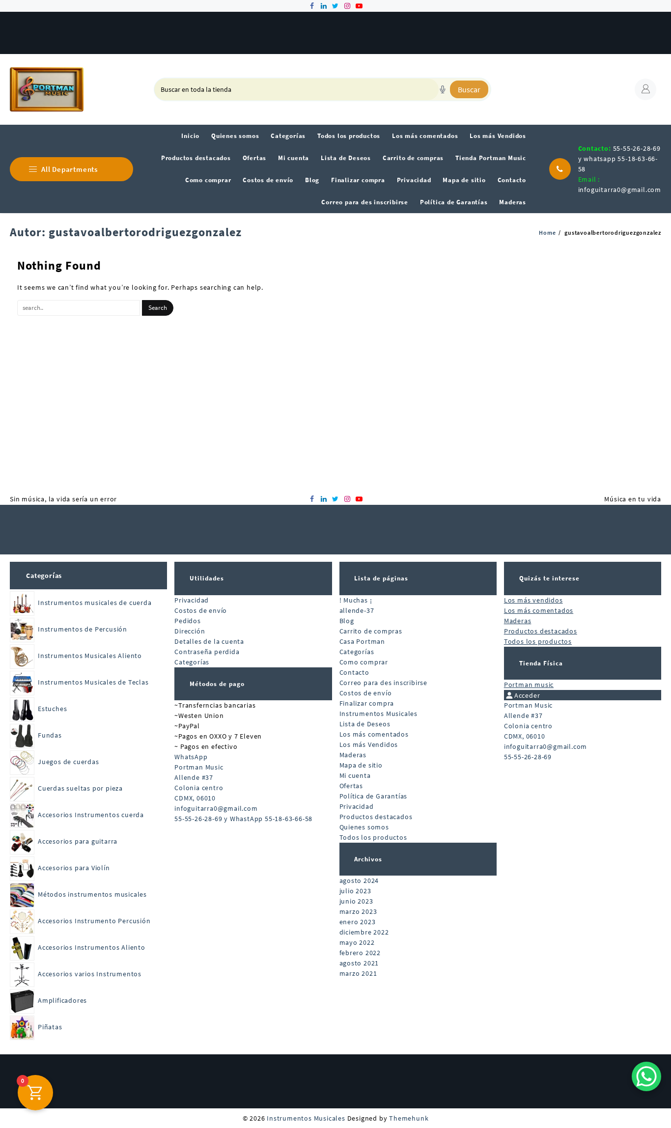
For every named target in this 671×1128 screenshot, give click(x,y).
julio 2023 (355, 890)
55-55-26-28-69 (528, 756)
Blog (346, 620)
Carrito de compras (370, 631)
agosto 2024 (359, 880)
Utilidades (207, 578)
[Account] (645, 89)
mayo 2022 (357, 942)
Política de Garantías (373, 796)
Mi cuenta (355, 775)
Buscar (469, 89)
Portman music (529, 684)
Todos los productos (373, 837)
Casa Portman (362, 641)
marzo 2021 (358, 973)
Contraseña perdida (206, 651)
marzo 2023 (358, 911)
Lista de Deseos (365, 723)
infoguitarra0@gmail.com (619, 189)
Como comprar (364, 662)
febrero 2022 (360, 952)
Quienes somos (364, 827)
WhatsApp (190, 756)
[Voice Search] (443, 89)
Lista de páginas (381, 578)
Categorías (44, 575)
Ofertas (351, 785)
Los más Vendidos (368, 744)
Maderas (353, 754)
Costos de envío (200, 610)
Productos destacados (376, 816)
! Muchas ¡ (355, 600)
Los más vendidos (533, 600)
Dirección (189, 631)
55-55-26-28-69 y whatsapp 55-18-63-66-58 (619, 158)
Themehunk (408, 1118)
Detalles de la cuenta (209, 641)
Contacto (354, 672)
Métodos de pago (217, 684)
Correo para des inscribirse (383, 682)
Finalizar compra (366, 703)
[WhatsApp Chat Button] (646, 1076)
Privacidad (191, 600)
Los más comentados (374, 734)
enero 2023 (357, 921)
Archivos (368, 859)
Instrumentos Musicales (378, 713)
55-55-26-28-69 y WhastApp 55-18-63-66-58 (243, 818)
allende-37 (356, 610)
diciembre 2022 (364, 932)
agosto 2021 (359, 963)
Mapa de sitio (361, 765)
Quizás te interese (549, 578)
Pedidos (187, 620)
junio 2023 (356, 901)
